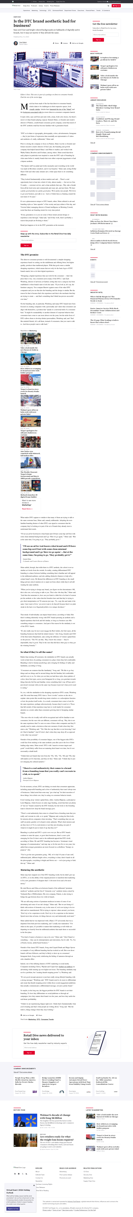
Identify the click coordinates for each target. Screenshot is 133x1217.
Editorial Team (40, 1175)
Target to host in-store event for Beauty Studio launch (106, 1137)
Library (41, 5)
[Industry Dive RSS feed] (26, 1174)
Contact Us (39, 1178)
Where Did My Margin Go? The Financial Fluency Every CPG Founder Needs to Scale (105, 299)
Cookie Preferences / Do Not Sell (85, 1210)
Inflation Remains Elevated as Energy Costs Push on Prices (105, 232)
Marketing (35, 10)
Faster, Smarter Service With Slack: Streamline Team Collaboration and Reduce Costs (104, 310)
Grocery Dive (42, 1)
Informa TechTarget (74, 1201)
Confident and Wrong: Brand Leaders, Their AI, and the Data (107, 121)
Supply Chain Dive (60, 1)
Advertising (63, 1171)
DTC (49, 10)
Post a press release (102, 204)
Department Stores (70, 10)
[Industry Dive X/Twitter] (23, 1174)
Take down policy (67, 1210)
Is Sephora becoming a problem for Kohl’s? (109, 59)
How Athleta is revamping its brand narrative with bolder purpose (107, 1126)
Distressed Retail (58, 10)
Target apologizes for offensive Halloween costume (109, 68)
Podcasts (34, 5)
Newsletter (39, 1181)
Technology (42, 10)
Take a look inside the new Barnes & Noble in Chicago (109, 78)
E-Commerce (106, 10)
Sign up (117, 5)
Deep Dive (26, 5)
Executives (81, 10)
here (40, 97)
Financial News (90, 10)
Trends (98, 10)
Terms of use (57, 1210)
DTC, (39, 1019)
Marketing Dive (50, 1)
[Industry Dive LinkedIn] (15, 1174)
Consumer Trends (47, 1019)
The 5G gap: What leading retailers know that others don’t (104, 321)
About (37, 1171)
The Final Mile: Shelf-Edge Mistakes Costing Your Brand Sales (108, 108)
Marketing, (32, 1019)
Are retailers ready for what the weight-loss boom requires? (57, 1138)
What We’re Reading (42, 1190)
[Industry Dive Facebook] (19, 1174)
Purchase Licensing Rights (44, 1184)
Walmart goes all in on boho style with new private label (109, 87)
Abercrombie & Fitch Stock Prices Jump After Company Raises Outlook (105, 242)
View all (92, 143)
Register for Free (13, 1208)
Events (46, 5)
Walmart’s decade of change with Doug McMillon (55, 1116)
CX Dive (35, 1)
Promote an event (102, 282)
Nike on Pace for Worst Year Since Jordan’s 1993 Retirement (104, 222)
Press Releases (55, 5)
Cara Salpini (23, 42)
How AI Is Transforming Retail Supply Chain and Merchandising (108, 134)
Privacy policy (47, 1210)
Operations (26, 10)
